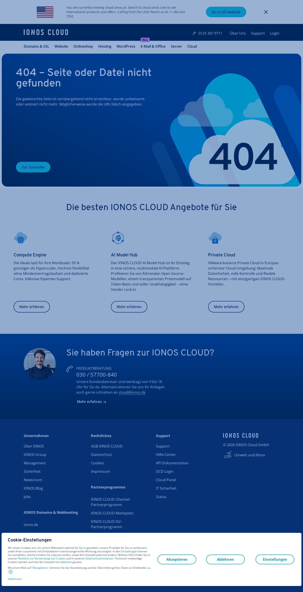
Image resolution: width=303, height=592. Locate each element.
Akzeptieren (40, 568)
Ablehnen (225, 559)
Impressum (15, 579)
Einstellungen (129, 551)
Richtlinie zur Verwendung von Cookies (42, 558)
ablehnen (66, 562)
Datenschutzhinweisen (99, 558)
